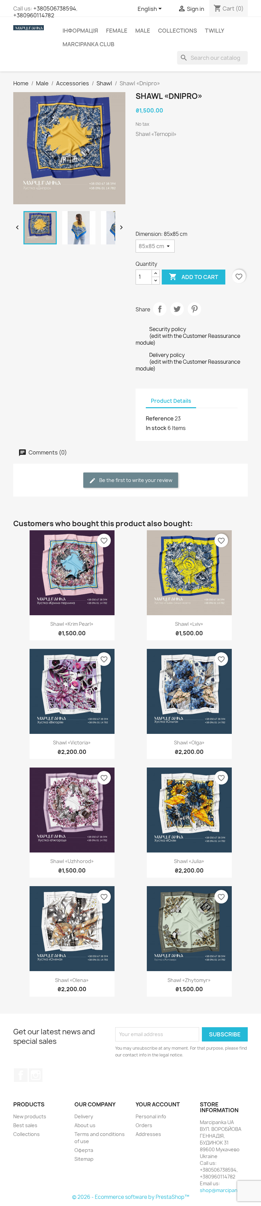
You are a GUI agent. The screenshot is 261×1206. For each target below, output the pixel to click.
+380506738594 (54, 8)
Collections (177, 30)
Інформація (80, 30)
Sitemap (83, 1159)
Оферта (83, 1150)
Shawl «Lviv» (189, 624)
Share (160, 309)
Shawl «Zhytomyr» (189, 980)
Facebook (21, 1075)
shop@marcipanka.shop (228, 1190)
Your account (158, 1104)
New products (29, 1116)
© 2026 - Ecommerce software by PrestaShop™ (130, 1197)
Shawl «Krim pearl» (71, 624)
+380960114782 (33, 15)
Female (116, 30)
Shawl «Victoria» (72, 742)
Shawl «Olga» (189, 742)
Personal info (151, 1116)
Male (142, 30)
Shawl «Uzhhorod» (72, 861)
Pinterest (194, 309)
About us (84, 1125)
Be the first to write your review (135, 480)
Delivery (83, 1116)
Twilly (214, 30)
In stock (156, 428)
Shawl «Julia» (189, 861)
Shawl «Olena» (72, 980)
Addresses (148, 1134)
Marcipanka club (89, 44)
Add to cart (193, 277)
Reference (160, 418)
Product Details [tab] (171, 400)
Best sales (25, 1125)
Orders (144, 1125)
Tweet (177, 309)
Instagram (35, 1075)
